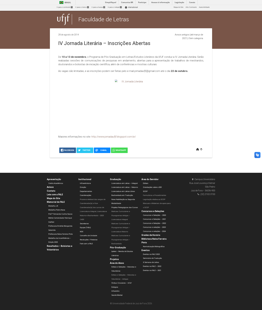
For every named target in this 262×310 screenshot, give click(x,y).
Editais (145, 183)
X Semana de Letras (151, 262)
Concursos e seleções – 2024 (154, 231)
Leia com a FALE (55, 194)
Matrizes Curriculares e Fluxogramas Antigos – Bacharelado (120, 240)
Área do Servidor (150, 179)
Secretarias (84, 224)
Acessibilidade (204, 7)
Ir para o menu (81, 7)
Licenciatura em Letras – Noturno (124, 187)
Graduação (115, 179)
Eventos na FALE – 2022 (152, 266)
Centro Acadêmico (55, 183)
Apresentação (54, 179)
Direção (83, 187)
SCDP (145, 191)
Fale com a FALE (86, 244)
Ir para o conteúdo (64, 7)
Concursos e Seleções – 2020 (154, 215)
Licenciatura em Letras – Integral (124, 183)
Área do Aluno (117, 263)
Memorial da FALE (56, 202)
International (131, 7)
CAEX (82, 219)
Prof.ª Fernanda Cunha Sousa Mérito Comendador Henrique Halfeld (60, 218)
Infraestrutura (85, 183)
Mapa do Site (178, 7)
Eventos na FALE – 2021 (152, 270)
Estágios (114, 287)
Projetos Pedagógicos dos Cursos (124, 207)
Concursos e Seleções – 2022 (154, 223)
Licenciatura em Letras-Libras (123, 191)
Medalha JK (53, 206)
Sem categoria (196, 38)
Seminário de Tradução (152, 258)
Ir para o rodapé (114, 7)
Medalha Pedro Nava (56, 210)
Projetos (114, 259)
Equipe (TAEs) (85, 228)
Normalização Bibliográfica (154, 247)
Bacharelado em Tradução (122, 195)
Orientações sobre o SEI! (152, 187)
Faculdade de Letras (103, 19)
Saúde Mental (117, 295)
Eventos (145, 250)
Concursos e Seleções (152, 211)
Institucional (84, 179)
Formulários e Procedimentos (154, 195)
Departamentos (86, 191)
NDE (81, 232)
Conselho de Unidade (88, 236)
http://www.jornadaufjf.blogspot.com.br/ (113, 136)
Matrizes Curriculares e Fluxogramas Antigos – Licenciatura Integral (120, 215)
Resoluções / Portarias (88, 240)
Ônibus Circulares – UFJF (121, 283)
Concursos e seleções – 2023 (154, 227)
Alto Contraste (191, 7)
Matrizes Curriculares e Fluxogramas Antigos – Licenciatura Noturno (120, 228)
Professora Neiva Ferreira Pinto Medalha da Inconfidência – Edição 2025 (60, 238)
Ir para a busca (98, 7)
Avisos (50, 187)
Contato (51, 191)
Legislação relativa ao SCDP (154, 199)
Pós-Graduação (118, 247)
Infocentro (115, 291)
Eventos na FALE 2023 (151, 254)
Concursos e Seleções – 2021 (154, 219)
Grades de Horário (150, 235)
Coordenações (85, 195)
